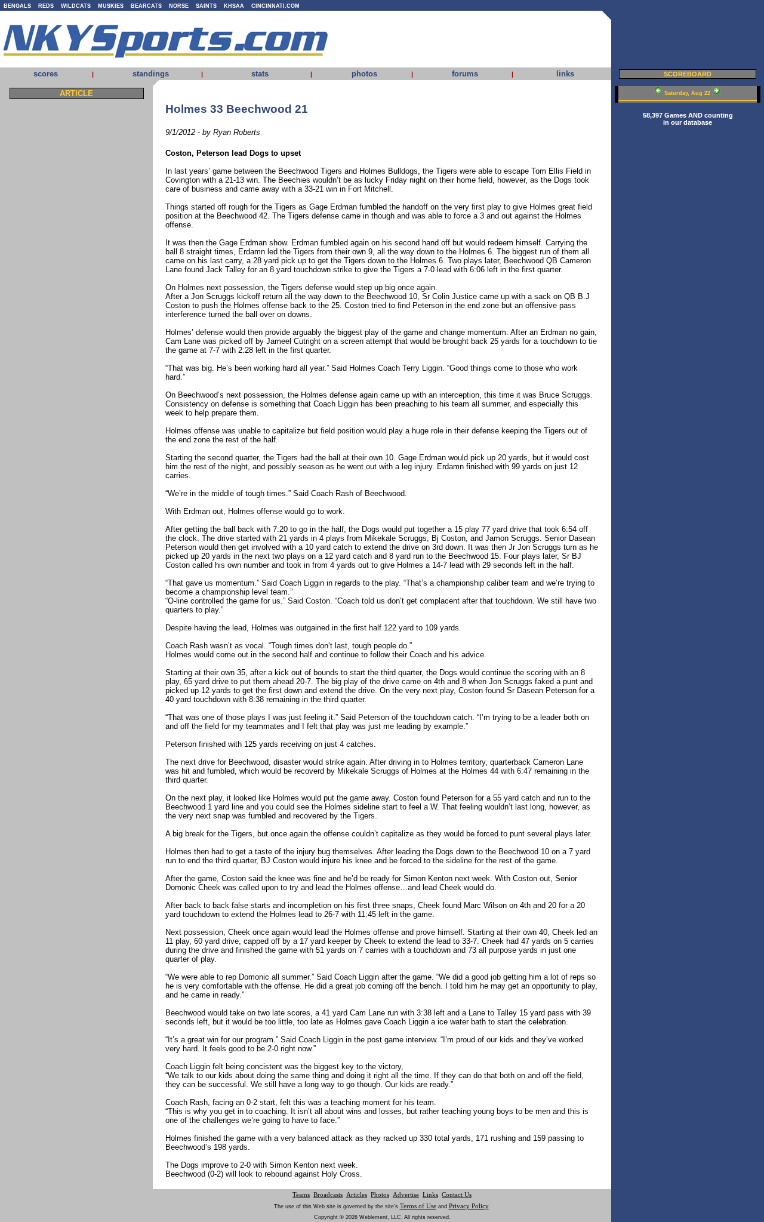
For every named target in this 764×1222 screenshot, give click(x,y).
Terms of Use (418, 1206)
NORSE (179, 6)
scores (45, 73)
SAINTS (206, 6)
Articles (356, 1195)
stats (260, 73)
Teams (301, 1195)
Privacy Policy (469, 1206)
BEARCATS (146, 6)
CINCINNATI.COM (275, 6)
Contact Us (457, 1195)
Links (430, 1195)
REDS (46, 6)
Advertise (406, 1195)
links (565, 73)
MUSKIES (111, 6)
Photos (380, 1195)
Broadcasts (328, 1195)
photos (364, 73)
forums (465, 73)
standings (151, 73)
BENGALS (17, 6)
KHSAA (234, 6)
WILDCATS (76, 6)
